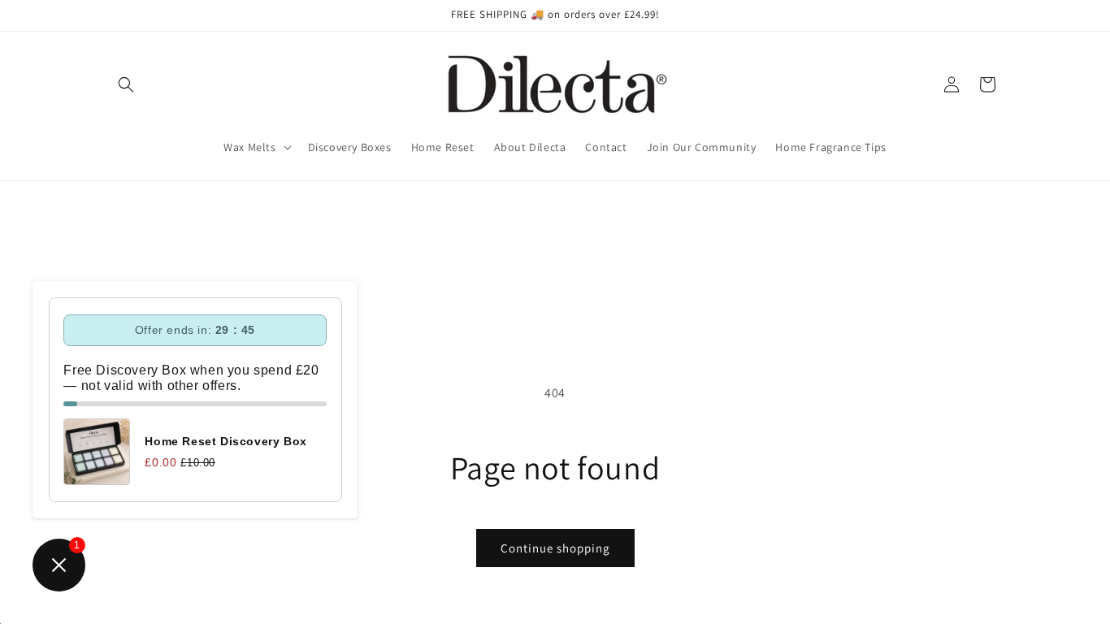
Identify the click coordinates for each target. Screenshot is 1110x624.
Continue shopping (555, 548)
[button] (126, 84)
